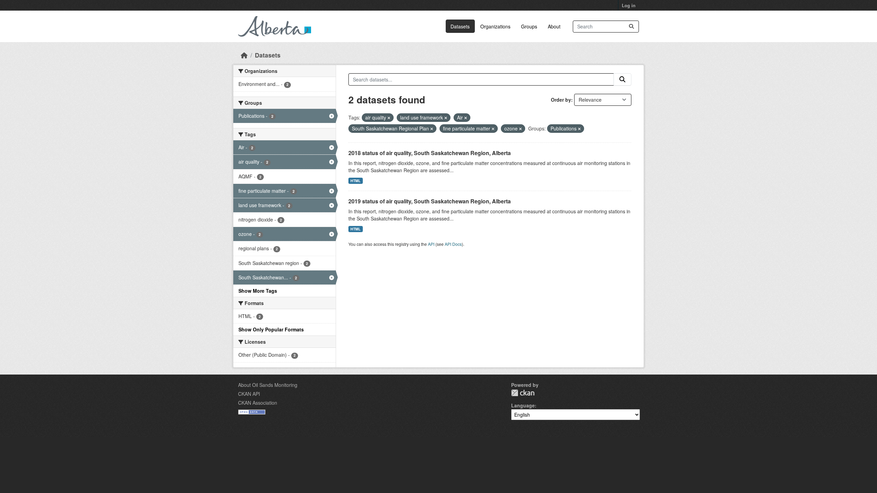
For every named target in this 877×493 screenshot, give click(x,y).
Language (523, 405)
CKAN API (249, 393)
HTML (355, 180)
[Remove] (388, 118)
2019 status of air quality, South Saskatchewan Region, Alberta (429, 201)
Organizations (495, 26)
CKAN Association (257, 402)
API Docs (453, 244)
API (431, 244)
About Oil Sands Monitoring (267, 384)
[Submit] (631, 27)
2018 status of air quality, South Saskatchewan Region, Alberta (429, 153)
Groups (529, 26)
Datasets (460, 26)
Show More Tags (257, 290)
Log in (628, 5)
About (554, 26)
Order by (561, 99)
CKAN (522, 392)
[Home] (244, 55)
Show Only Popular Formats (271, 329)
